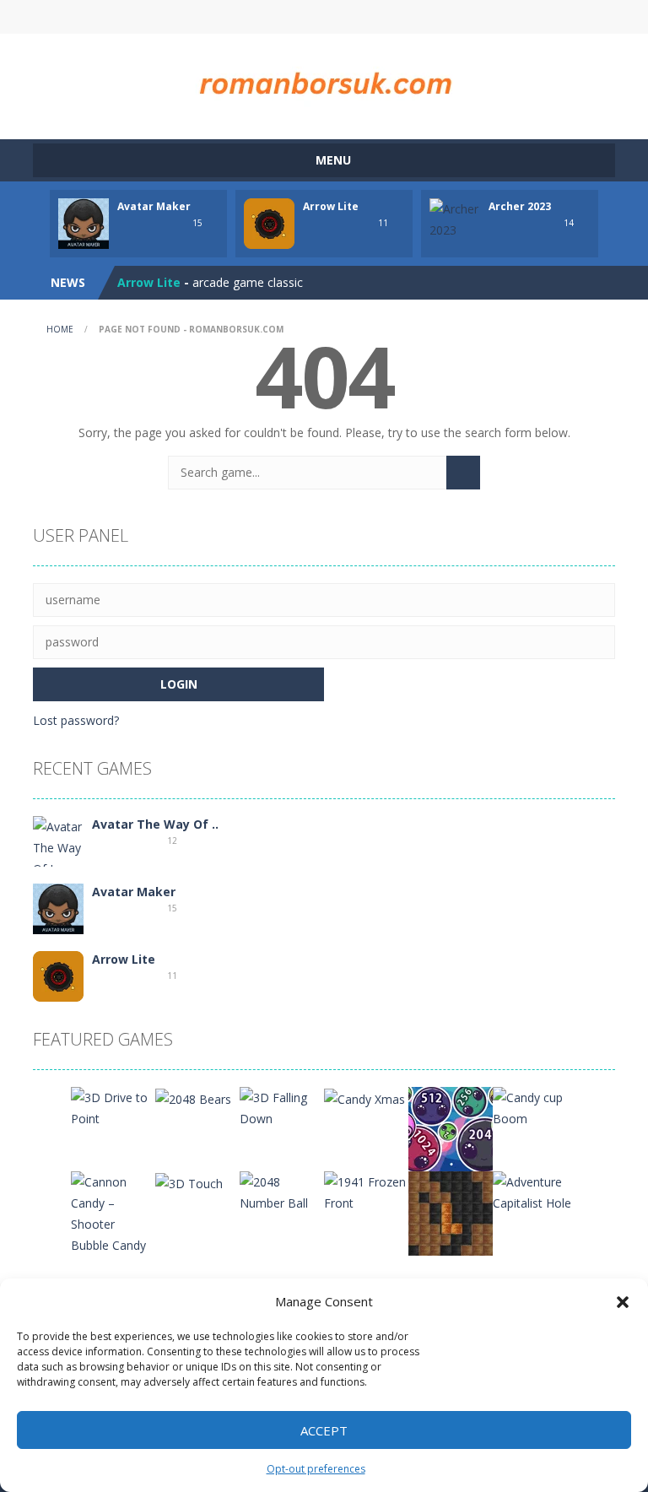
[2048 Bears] (193, 1097)
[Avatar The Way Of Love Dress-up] (58, 857)
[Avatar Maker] (58, 908)
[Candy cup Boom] (535, 1107)
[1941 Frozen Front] (366, 1191)
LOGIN (183, 17)
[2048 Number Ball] (282, 1191)
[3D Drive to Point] (113, 1107)
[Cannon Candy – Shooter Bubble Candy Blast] (113, 1222)
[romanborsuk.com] (324, 79)
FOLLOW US (465, 17)
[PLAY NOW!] (83, 222)
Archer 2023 (520, 206)
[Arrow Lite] (58, 975)
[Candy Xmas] (364, 1097)
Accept (324, 1430)
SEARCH (324, 17)
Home (60, 329)
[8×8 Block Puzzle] (450, 1212)
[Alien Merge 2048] (450, 1128)
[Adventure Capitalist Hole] (535, 1191)
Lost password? (76, 720)
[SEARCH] (463, 472)
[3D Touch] (189, 1182)
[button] (622, 1302)
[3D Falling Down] (282, 1107)
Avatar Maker (154, 206)
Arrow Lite (331, 206)
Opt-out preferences (316, 1469)
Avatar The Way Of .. (155, 824)
